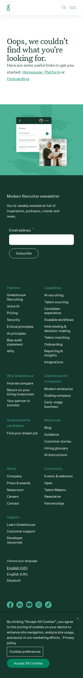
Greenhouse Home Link (8, 7)
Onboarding (18, 78)
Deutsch (14, 580)
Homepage (32, 72)
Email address (21, 229)
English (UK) (17, 574)
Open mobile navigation (72, 7)
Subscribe (24, 253)
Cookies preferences (25, 651)
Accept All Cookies (28, 663)
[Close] (78, 619)
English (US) (17, 568)
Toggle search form (64, 7)
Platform (52, 72)
